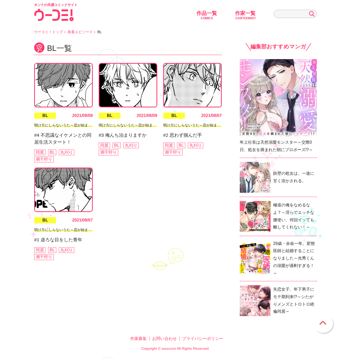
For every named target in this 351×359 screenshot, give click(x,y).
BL (45, 115)
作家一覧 (245, 15)
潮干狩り (44, 159)
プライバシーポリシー (202, 338)
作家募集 (138, 338)
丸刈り (66, 152)
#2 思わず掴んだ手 (182, 135)
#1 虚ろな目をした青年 (58, 239)
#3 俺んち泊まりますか (123, 135)
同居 (40, 152)
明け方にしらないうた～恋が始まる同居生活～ (72, 125)
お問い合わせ (164, 338)
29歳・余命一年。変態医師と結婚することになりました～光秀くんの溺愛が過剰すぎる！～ (294, 258)
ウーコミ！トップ (48, 32)
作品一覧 (207, 15)
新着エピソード (80, 32)
